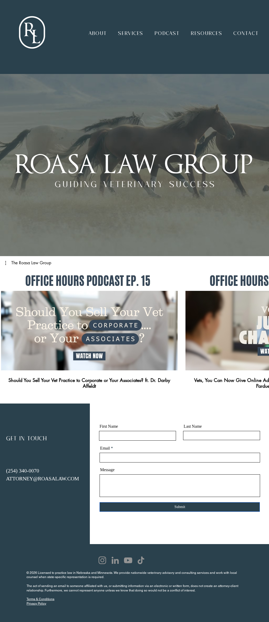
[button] (97, 32)
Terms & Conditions (40, 599)
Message (107, 470)
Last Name (193, 426)
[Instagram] (102, 560)
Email (105, 448)
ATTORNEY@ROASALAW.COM (42, 478)
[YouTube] (128, 560)
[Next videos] (262, 319)
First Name (109, 426)
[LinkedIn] (115, 560)
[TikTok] (141, 560)
